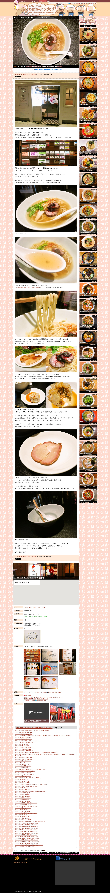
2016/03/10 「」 (22, 762)
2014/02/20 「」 (23, 801)
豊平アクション (58, 66)
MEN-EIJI (27, 700)
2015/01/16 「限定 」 (23, 782)
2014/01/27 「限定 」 (24, 804)
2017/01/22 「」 (22, 744)
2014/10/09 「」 (23, 792)
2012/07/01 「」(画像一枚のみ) (26, 833)
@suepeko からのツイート (20, 862)
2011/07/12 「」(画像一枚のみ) (26, 840)
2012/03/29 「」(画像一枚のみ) (26, 835)
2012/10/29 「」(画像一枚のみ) (26, 828)
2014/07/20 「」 (23, 796)
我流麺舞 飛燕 (93, 439)
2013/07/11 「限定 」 (23, 819)
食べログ (58, 692)
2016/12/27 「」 (22, 745)
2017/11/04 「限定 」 (26, 732)
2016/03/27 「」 (23, 761)
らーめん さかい (92, 423)
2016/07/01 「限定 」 (37, 752)
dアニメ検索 (35, 1)
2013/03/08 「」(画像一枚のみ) (27, 826)
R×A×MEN (42, 18)
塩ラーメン (28, 66)
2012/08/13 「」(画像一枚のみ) (26, 831)
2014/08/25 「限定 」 (22, 794)
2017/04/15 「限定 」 (27, 740)
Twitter (37, 692)
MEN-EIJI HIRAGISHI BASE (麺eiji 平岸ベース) (34, 728)
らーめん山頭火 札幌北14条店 (89, 470)
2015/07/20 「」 (23, 776)
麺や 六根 (94, 281)
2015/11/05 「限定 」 (25, 771)
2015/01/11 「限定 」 (31, 784)
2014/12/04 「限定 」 (22, 789)
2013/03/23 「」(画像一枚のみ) (26, 824)
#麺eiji (34, 699)
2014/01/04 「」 (23, 808)
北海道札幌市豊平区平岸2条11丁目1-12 (35, 607)
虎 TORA (94, 74)
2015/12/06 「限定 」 (30, 769)
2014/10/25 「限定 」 (30, 791)
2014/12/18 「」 (22, 787)
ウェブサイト (29, 692)
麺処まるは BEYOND (91, 249)
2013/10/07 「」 (22, 814)
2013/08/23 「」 (22, 816)
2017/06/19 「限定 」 (23, 737)
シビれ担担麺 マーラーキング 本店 (88, 218)
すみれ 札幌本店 (92, 391)
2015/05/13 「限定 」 (27, 777)
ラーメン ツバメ (92, 313)
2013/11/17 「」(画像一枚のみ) (26, 813)
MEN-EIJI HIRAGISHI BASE (25, 18)
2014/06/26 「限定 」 (23, 798)
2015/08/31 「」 (24, 774)
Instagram (84, 3)
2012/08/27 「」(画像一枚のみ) (26, 829)
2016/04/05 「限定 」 (25, 757)
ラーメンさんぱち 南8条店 (90, 486)
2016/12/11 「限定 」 (25, 747)
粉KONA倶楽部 (50, 66)
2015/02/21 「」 (22, 781)
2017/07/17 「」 (43, 735)
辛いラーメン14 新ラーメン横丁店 (88, 502)
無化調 (39, 66)
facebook (43, 692)
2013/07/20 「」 (23, 818)
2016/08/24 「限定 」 (25, 750)
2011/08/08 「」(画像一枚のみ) (27, 838)
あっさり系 (34, 66)
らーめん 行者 (93, 344)
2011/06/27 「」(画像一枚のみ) (27, 841)
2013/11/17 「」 (23, 811)
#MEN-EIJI (28, 699)
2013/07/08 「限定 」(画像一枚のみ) (30, 821)
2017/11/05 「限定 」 (32, 730)
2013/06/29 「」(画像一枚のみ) (27, 823)
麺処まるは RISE (92, 328)
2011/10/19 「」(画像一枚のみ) (26, 836)
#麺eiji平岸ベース (43, 699)
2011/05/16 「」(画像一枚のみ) (26, 843)
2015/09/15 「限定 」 (23, 772)
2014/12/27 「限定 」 (26, 786)
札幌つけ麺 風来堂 (92, 106)
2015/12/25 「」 (22, 767)
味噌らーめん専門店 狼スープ (89, 122)
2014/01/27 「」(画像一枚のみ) (26, 806)
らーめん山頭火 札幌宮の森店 (89, 455)
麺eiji (33, 700)
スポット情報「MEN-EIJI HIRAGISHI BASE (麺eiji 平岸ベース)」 (43, 697)
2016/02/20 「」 (23, 764)
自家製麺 (44, 66)
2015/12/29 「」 (23, 766)
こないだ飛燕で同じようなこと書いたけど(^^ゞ (28, 287)
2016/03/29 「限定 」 (25, 759)
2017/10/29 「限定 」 (23, 734)
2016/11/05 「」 (23, 749)
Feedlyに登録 (92, 3)
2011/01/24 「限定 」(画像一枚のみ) (25, 846)
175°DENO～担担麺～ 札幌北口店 (88, 234)
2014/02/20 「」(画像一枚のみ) (26, 803)
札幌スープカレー (51, 1)
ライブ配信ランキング (25, 1)
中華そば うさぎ (92, 297)
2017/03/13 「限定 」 (25, 742)
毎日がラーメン (29, 695)
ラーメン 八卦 (93, 265)
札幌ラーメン (42, 1)
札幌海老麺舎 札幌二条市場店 (89, 137)
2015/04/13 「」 (22, 779)
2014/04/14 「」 (22, 799)
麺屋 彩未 (94, 376)
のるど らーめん (92, 59)
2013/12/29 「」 (22, 809)
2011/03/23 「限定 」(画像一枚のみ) (29, 845)
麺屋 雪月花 (93, 407)
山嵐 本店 (94, 186)
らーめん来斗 (93, 360)
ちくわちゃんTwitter (75, 3)
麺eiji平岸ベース (41, 700)
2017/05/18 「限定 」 (23, 739)
